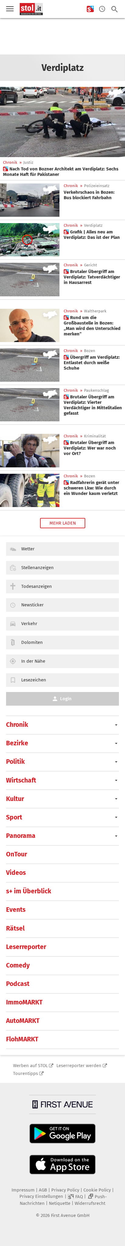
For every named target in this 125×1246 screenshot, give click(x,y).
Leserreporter (26, 947)
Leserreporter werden (78, 1065)
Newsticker (32, 605)
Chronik (10, 162)
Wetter (28, 549)
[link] (62, 171)
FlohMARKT (22, 1039)
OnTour (16, 854)
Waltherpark (95, 311)
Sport (14, 817)
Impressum (23, 1190)
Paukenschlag (96, 390)
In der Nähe (33, 661)
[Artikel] (29, 200)
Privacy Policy (65, 1190)
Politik (15, 762)
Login (66, 698)
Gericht (90, 265)
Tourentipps (25, 1073)
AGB (43, 1190)
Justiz (28, 162)
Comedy (18, 965)
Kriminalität (95, 436)
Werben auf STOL (30, 1065)
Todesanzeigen (36, 586)
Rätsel (15, 928)
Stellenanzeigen (37, 567)
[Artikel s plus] (62, 122)
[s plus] (90, 9)
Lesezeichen (33, 680)
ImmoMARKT (24, 1002)
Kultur (15, 799)
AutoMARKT (22, 1021)
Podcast (17, 984)
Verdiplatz (93, 225)
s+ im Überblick (28, 891)
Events (15, 910)
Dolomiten (32, 642)
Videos (16, 873)
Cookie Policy (97, 1190)
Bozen (89, 350)
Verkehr (29, 623)
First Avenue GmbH (70, 1215)
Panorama (20, 836)
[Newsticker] (102, 9)
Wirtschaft (21, 780)
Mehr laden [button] (62, 523)
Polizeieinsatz (97, 185)
